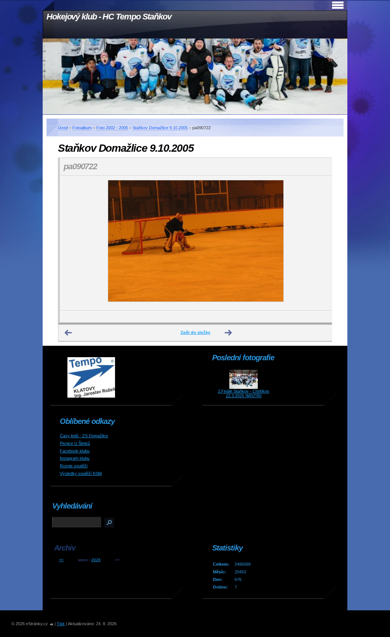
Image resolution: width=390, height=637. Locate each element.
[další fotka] (319, 243)
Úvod (63, 127)
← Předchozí (68, 333)
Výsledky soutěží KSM (81, 473)
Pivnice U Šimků (75, 443)
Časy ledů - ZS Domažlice (84, 435)
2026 (96, 560)
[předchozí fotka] (72, 243)
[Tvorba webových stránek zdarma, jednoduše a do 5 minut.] (51, 624)
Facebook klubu (75, 451)
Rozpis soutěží (74, 466)
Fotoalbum (82, 127)
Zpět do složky (195, 332)
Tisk (61, 623)
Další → (228, 333)
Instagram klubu (75, 458)
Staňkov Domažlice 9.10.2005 (160, 127)
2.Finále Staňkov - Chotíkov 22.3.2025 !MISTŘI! (243, 393)
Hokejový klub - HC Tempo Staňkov (108, 16)
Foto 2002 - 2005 (112, 127)
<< (61, 560)
